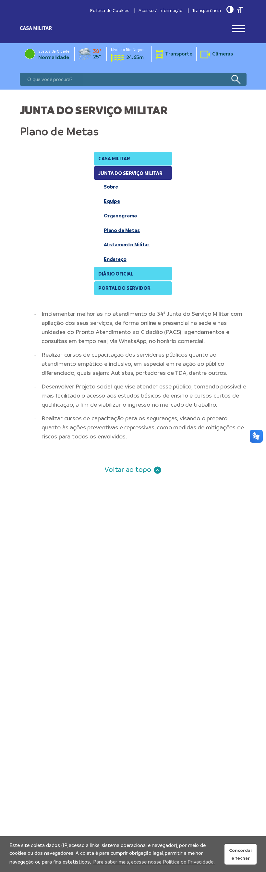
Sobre (111, 187)
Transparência (206, 10)
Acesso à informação (161, 10)
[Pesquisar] (236, 79)
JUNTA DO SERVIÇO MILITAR (130, 173)
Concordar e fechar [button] (240, 854)
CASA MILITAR (114, 158)
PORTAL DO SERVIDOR (124, 288)
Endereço (115, 259)
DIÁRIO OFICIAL (115, 274)
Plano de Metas (122, 230)
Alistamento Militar (127, 244)
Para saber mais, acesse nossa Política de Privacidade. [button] (154, 862)
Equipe (112, 201)
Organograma (120, 216)
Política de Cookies (109, 10)
